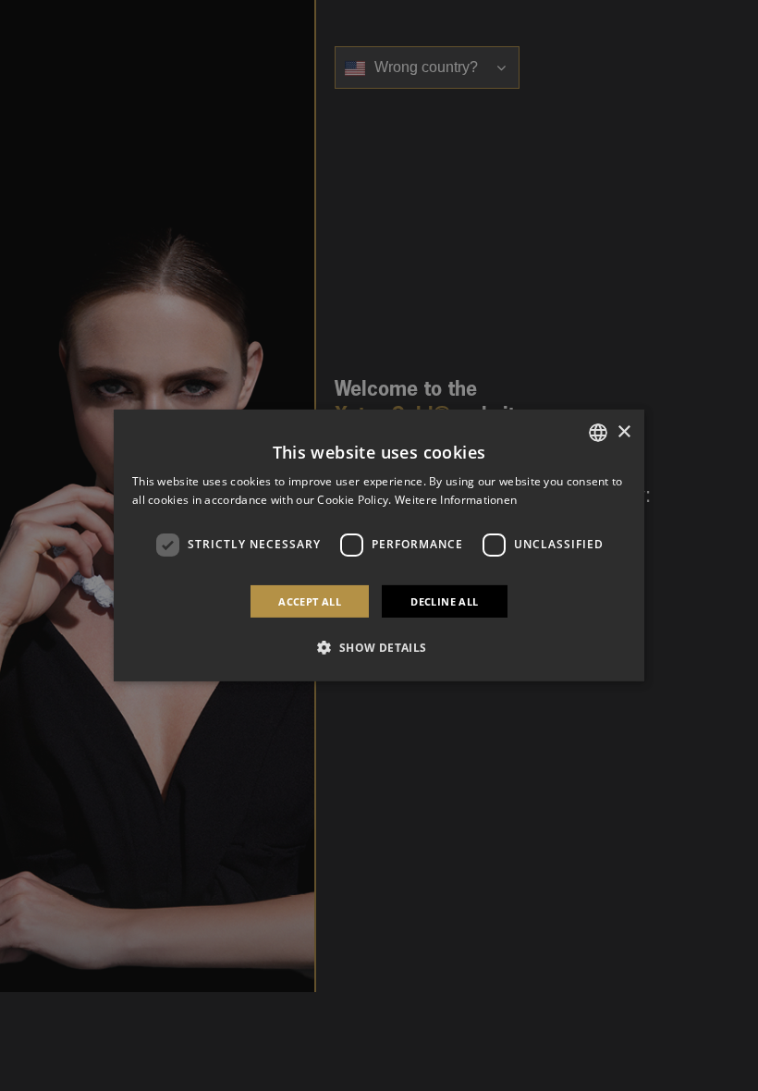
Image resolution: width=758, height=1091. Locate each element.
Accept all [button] (309, 601)
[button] (378, 647)
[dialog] (379, 545)
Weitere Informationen (456, 500)
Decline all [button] (444, 601)
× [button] (623, 431)
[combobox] (598, 432)
